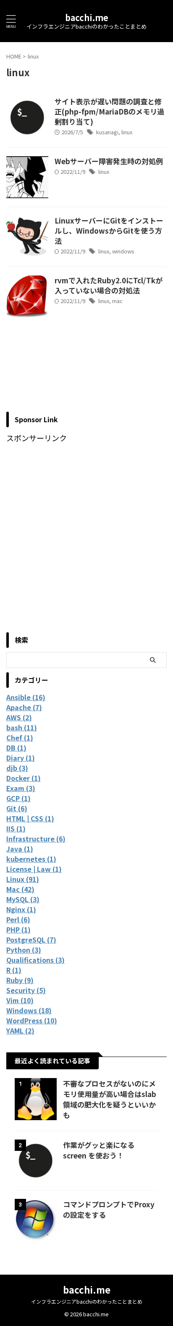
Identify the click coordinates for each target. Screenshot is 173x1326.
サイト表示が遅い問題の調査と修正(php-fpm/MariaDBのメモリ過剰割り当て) (109, 111)
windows (123, 251)
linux (126, 132)
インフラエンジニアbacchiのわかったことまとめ (86, 1301)
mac (117, 301)
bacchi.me (86, 17)
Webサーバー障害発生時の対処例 (109, 161)
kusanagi (107, 132)
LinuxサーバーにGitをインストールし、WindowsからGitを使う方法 (109, 230)
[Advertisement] (86, 539)
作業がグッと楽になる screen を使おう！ (98, 1150)
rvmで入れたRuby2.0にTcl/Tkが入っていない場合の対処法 (109, 285)
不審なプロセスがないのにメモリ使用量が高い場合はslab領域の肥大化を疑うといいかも (109, 1099)
